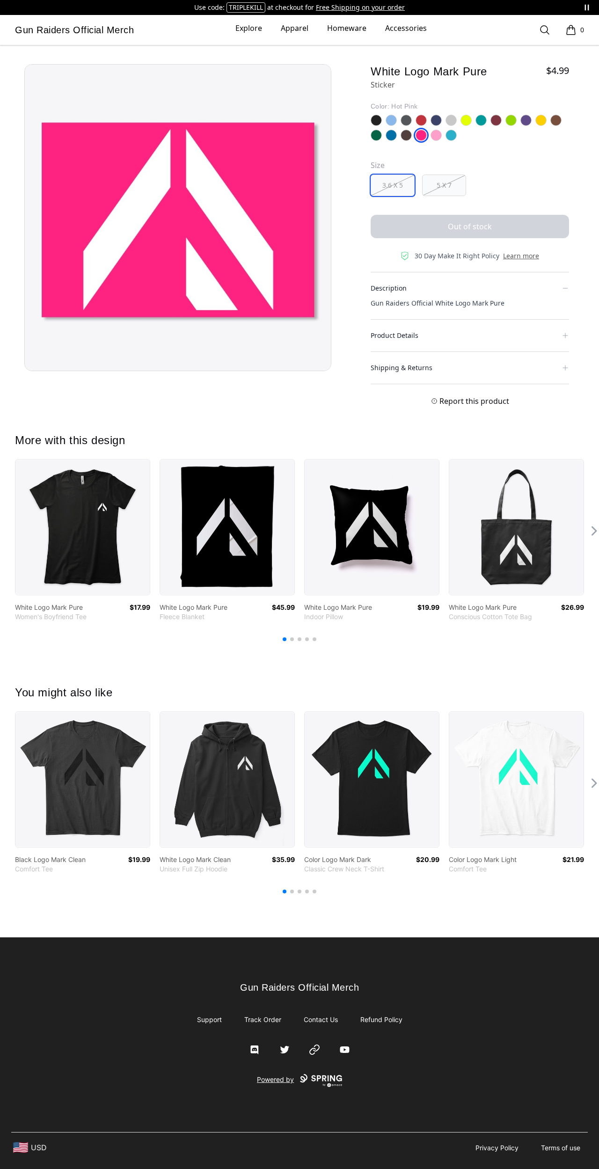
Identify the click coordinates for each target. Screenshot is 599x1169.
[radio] (393, 185)
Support (209, 1019)
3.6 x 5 (392, 185)
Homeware (346, 28)
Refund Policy (381, 1019)
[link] (82, 527)
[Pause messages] (587, 7)
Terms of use (560, 1148)
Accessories (406, 28)
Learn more (521, 255)
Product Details (394, 335)
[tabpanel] (177, 217)
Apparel (294, 28)
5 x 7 (444, 185)
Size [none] (378, 165)
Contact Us (321, 1019)
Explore (248, 28)
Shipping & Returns (401, 367)
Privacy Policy (497, 1148)
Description (389, 288)
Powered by (275, 1079)
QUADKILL (261, 7)
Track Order (262, 1019)
